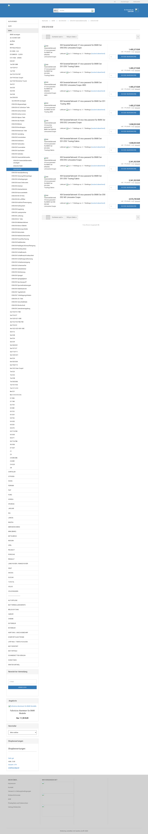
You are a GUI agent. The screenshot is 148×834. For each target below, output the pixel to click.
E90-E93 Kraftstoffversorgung (22, 202)
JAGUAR (11, 508)
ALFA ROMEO (12, 21)
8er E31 (12, 391)
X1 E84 (12, 398)
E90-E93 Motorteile (18, 232)
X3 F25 (12, 411)
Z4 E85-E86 (13, 458)
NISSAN (11, 540)
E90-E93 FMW (18, 166)
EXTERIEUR (12, 623)
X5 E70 (12, 428)
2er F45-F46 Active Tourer (18, 81)
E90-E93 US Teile (17, 299)
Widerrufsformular (14, 795)
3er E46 (12, 94)
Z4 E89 (12, 461)
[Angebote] (36, 701)
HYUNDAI (11, 504)
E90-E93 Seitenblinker (19, 269)
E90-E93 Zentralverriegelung (21, 308)
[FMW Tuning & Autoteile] (29, 11)
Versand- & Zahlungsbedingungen (19, 791)
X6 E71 (12, 438)
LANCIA (10, 518)
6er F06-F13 (14, 365)
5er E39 (12, 342)
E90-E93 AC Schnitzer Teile (20, 107)
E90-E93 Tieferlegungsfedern (21, 295)
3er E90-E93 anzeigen (19, 101)
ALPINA (12, 41)
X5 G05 (12, 434)
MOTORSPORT (13, 646)
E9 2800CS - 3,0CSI (16, 54)
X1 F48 (12, 401)
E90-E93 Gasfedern (18, 150)
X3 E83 (12, 408)
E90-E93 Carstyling (18, 134)
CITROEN (11, 476)
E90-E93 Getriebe (17, 154)
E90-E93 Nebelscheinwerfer (21, 235)
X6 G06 (12, 444)
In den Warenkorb (128, 56)
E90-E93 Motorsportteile (20, 229)
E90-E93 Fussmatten (18, 147)
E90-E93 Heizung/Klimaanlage (22, 176)
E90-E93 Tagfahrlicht (18, 292)
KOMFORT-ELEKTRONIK (16, 637)
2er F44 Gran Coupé (16, 77)
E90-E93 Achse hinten (19, 111)
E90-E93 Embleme (18, 141)
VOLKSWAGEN (13, 591)
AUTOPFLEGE (12, 600)
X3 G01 (12, 414)
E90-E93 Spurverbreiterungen (21, 285)
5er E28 (12, 335)
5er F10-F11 (14, 352)
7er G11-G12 (14, 388)
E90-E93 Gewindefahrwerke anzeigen (22, 162)
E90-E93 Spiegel (17, 275)
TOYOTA (11, 582)
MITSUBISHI (12, 536)
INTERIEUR (11, 628)
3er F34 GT (13, 315)
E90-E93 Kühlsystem (18, 206)
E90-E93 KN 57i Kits (18, 196)
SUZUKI (11, 577)
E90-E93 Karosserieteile (19, 192)
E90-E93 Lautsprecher (19, 212)
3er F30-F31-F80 (15, 312)
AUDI (10, 26)
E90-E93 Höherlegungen (20, 179)
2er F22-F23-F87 (15, 74)
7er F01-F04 (14, 385)
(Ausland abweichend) (98, 53)
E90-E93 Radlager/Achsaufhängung (23, 245)
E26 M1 (12, 61)
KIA (9, 513)
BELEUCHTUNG (13, 609)
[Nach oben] (141, 830)
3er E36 (12, 91)
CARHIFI (11, 614)
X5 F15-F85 (13, 431)
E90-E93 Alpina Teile (18, 117)
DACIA (10, 481)
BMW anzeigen (15, 34)
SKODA (10, 573)
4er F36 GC (13, 325)
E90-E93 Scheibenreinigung (21, 262)
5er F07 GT (13, 348)
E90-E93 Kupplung (18, 209)
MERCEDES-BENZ (14, 527)
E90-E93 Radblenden (18, 242)
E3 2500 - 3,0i (14, 51)
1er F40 (12, 71)
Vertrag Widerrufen (14, 807)
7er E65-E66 (14, 381)
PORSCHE (11, 554)
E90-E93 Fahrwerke (18, 144)
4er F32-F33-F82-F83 (16, 322)
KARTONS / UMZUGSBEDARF (18, 632)
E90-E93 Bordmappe (18, 127)
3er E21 (12, 84)
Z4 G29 (12, 464)
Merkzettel (136, 2)
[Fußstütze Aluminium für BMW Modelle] (22, 706)
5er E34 (12, 338)
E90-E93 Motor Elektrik (19, 225)
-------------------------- (14, 596)
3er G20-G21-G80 (15, 318)
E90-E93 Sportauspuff (19, 282)
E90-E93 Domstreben (19, 137)
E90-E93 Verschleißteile (19, 302)
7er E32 (12, 375)
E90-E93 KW (17, 169)
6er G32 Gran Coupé (16, 368)
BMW (10, 30)
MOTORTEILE (12, 651)
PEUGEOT (11, 550)
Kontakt (10, 787)
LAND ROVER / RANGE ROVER (18, 563)
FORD (10, 495)
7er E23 (12, 371)
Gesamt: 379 (12, 765)
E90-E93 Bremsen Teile (19, 131)
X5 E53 (12, 424)
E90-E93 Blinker (17, 124)
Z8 (11, 468)
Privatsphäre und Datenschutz (18, 803)
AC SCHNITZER (15, 38)
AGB (9, 799)
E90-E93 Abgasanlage (19, 104)
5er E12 (12, 332)
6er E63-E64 (14, 361)
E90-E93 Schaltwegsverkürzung (22, 259)
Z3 (11, 454)
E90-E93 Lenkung (17, 216)
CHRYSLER (11, 472)
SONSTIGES (12, 660)
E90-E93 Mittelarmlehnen (20, 222)
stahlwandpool (13, 768)
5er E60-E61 (14, 345)
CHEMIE (10, 619)
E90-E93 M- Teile (17, 219)
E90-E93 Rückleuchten (19, 249)
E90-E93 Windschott (18, 305)
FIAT (9, 490)
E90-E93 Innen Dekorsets (20, 182)
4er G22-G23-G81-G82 (17, 328)
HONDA (10, 499)
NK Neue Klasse (15, 48)
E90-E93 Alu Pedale (18, 121)
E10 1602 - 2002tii (16, 58)
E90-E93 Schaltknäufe (19, 252)
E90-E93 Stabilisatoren (19, 289)
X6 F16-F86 (13, 441)
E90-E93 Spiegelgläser (19, 279)
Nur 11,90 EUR (22, 718)
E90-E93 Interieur (17, 186)
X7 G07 (12, 448)
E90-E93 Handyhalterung (20, 172)
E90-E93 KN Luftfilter (18, 199)
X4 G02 (12, 421)
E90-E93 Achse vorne (19, 114)
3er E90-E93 (14, 97)
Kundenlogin (124, 2)
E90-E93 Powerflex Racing (20, 239)
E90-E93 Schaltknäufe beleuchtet (23, 255)
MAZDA (10, 522)
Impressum (12, 783)
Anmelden (22, 687)
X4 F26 (12, 418)
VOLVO (10, 586)
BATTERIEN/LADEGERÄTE (17, 605)
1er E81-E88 (14, 64)
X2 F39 (12, 405)
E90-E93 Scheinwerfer (19, 265)
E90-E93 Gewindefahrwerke (21, 157)
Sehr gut (11, 758)
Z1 (11, 451)
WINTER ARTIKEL (14, 665)
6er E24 (12, 358)
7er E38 (12, 378)
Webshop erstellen (66, 831)
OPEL (10, 545)
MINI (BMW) (12, 531)
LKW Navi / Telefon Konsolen (18, 642)
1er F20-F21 (14, 67)
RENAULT (11, 559)
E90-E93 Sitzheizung (18, 272)
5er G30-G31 (14, 355)
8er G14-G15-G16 (15, 395)
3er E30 (12, 87)
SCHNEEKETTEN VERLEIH (17, 655)
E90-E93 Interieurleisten (19, 189)
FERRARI (11, 485)
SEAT (10, 568)
